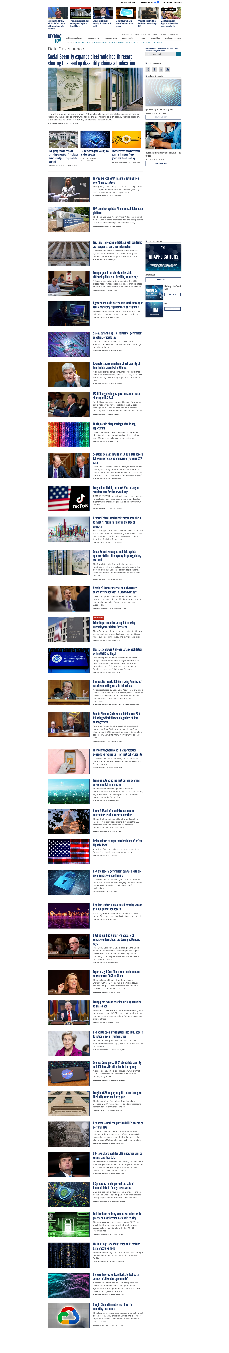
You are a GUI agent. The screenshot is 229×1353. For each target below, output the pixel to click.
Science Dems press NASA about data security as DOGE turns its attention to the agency (117, 1064)
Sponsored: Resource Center (127, 42)
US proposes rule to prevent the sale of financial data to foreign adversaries (113, 1185)
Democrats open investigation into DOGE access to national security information (118, 1034)
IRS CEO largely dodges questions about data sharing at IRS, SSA (116, 395)
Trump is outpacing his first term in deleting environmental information (116, 782)
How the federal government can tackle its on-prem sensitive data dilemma (117, 873)
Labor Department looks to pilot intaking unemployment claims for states (114, 625)
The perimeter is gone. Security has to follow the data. (95, 152)
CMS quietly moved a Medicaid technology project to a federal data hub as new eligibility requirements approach (63, 156)
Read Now (161, 280)
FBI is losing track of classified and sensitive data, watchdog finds (116, 1246)
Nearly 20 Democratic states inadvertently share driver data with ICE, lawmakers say (115, 590)
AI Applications (150, 274)
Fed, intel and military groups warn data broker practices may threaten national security (117, 1216)
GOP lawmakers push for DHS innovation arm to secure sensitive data (117, 1155)
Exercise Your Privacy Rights (172, 2)
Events (137, 34)
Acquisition (155, 38)
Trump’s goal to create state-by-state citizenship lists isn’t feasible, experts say (115, 274)
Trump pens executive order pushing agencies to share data (117, 1004)
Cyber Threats (86, 42)
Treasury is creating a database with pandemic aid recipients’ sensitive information (117, 244)
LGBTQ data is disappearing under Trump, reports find (114, 426)
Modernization (128, 38)
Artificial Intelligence (74, 38)
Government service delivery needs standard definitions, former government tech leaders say (126, 154)
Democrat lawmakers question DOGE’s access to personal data (118, 1125)
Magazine (147, 34)
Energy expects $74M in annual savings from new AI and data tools (116, 180)
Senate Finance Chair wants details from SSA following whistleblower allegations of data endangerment (116, 718)
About (155, 34)
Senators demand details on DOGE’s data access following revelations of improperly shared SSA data (118, 458)
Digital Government (173, 38)
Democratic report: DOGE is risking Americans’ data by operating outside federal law (117, 683)
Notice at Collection (128, 2)
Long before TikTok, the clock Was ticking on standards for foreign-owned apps (116, 489)
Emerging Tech (111, 38)
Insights (164, 34)
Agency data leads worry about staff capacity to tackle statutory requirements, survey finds (118, 305)
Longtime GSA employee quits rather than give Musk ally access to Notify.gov (117, 1094)
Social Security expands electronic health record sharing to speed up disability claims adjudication (91, 60)
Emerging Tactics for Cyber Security (150, 42)
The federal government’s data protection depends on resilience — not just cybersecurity (117, 752)
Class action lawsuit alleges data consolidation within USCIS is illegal (117, 651)
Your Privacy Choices (146, 2)
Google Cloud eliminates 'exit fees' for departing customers (113, 1306)
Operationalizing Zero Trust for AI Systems (159, 109)
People (142, 38)
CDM (165, 303)
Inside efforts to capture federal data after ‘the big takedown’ (117, 843)
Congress (112, 42)
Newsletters (127, 34)
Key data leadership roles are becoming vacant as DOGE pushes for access (117, 907)
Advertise (174, 34)
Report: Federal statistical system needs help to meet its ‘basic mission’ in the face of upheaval (117, 522)
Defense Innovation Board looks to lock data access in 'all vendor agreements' (116, 1276)
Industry (77, 42)
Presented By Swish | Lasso (156, 113)
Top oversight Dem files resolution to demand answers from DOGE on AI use (116, 973)
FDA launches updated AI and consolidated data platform (118, 210)
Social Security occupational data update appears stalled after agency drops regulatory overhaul (117, 555)
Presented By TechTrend (155, 159)
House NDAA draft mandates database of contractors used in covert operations (114, 812)
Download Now (161, 117)
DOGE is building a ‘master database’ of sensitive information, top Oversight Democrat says (117, 939)
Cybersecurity (93, 38)
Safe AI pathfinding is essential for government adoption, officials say (117, 335)
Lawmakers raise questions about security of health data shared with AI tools (116, 365)
